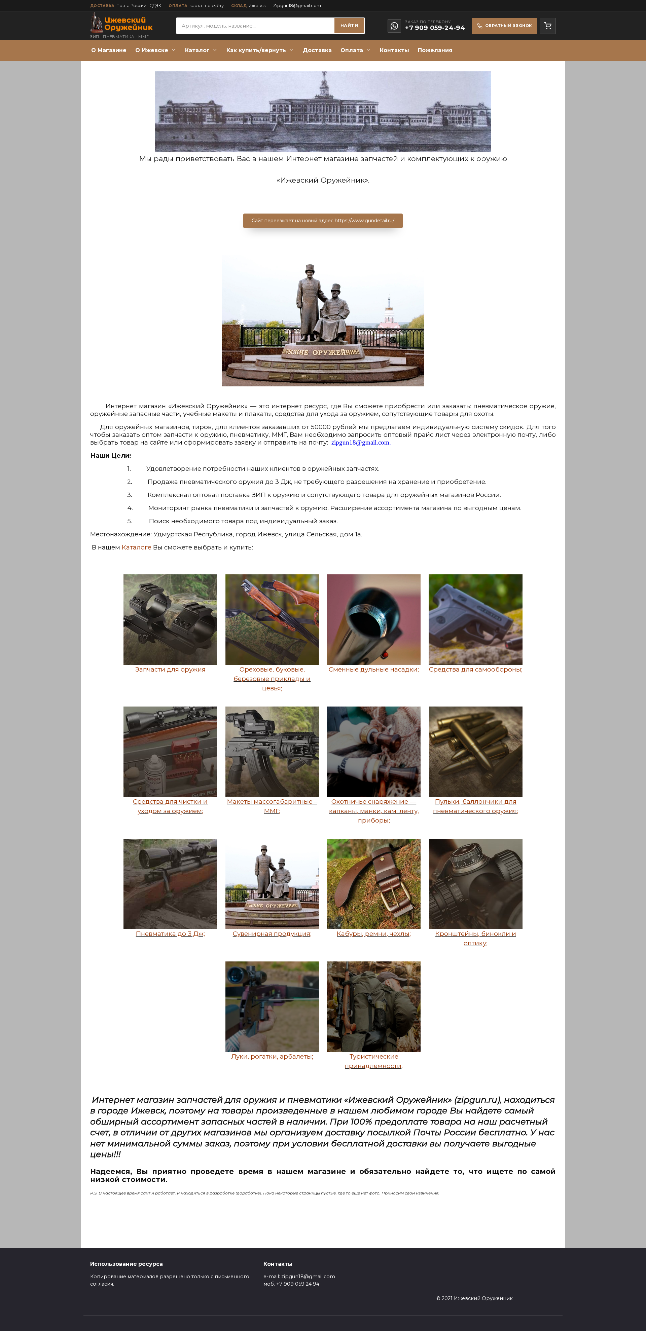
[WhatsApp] (394, 26)
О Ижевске (151, 50)
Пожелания (435, 50)
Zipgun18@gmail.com (297, 5)
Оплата (351, 50)
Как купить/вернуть (256, 50)
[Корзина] (548, 26)
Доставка (317, 50)
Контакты (394, 50)
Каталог (197, 50)
